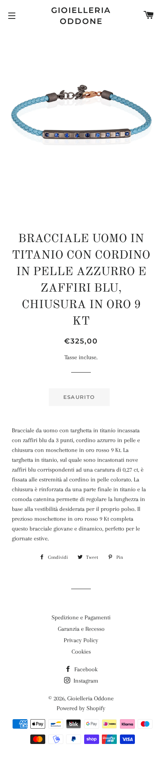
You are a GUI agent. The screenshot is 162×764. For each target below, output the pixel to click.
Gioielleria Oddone (81, 16)
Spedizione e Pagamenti (81, 617)
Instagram (85, 680)
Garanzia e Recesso (81, 628)
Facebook (85, 669)
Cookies (81, 651)
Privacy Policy (81, 640)
